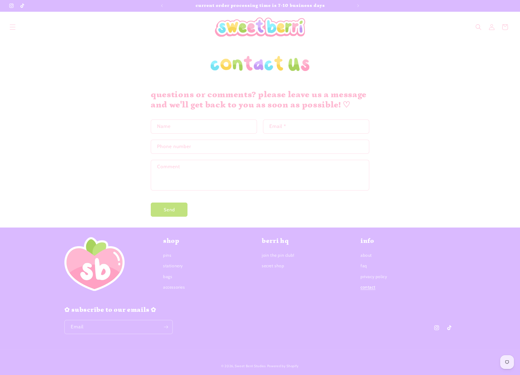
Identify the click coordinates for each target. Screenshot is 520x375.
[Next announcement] (358, 5)
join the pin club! (278, 255)
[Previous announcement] (162, 5)
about (366, 255)
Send (169, 209)
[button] (12, 27)
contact (368, 287)
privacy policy (374, 276)
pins (167, 255)
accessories (174, 287)
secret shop (273, 265)
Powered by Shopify (283, 366)
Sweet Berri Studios (250, 366)
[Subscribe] (165, 327)
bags (167, 276)
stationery (173, 265)
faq (364, 265)
